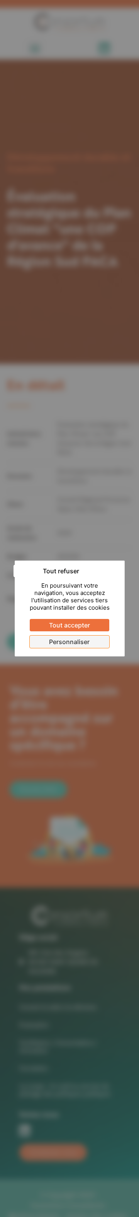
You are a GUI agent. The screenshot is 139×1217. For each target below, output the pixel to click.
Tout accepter (69, 625)
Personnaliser (69, 642)
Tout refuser (61, 571)
